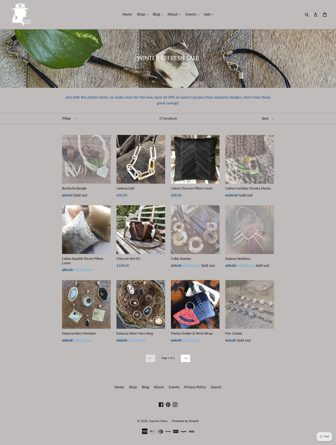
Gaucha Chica (158, 421)
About (175, 14)
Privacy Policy (195, 387)
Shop (143, 14)
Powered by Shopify (185, 421)
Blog (159, 14)
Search (216, 387)
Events (193, 14)
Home (127, 15)
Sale (209, 14)
